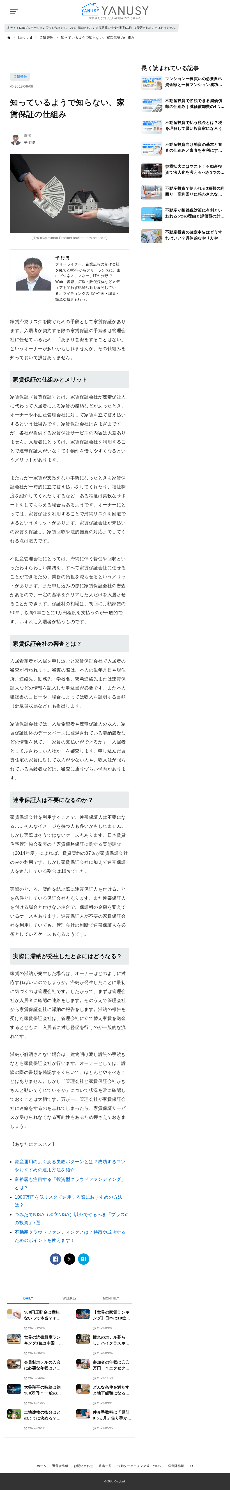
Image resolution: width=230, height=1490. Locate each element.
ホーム (42, 1466)
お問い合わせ (83, 1466)
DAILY (28, 1298)
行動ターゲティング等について (139, 1466)
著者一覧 (105, 1466)
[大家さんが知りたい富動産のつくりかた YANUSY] (115, 9)
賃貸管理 (20, 77)
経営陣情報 (176, 1466)
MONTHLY (111, 1298)
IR (191, 1466)
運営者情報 (60, 1466)
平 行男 (30, 142)
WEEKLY (70, 1298)
